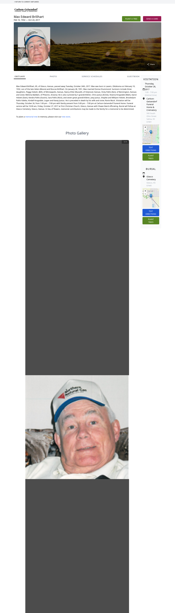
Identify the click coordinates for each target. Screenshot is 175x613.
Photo (53, 76)
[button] (151, 132)
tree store (66, 116)
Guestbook (133, 76)
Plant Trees (151, 157)
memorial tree (31, 116)
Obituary (20, 76)
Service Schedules (92, 76)
